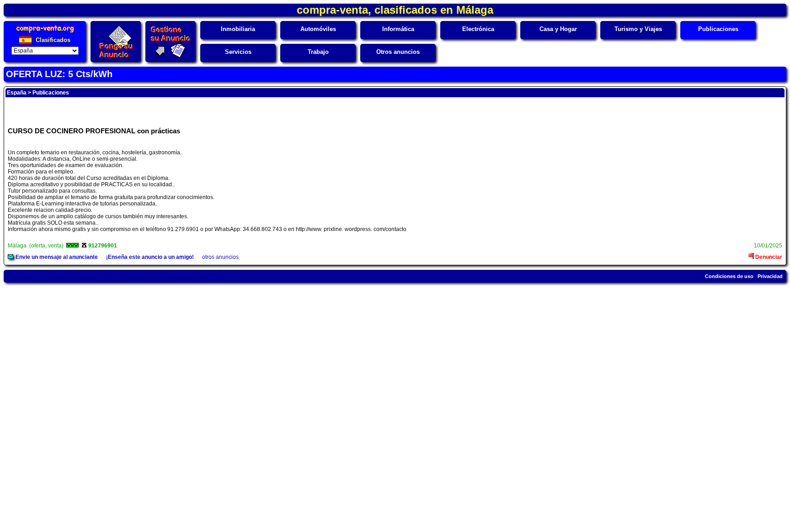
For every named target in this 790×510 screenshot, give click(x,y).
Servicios (238, 51)
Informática (398, 29)
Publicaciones (718, 29)
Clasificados (52, 40)
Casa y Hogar (558, 29)
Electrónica (478, 29)
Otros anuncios (398, 51)
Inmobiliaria (238, 29)
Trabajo (318, 51)
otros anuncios (220, 257)
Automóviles (318, 29)
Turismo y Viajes (638, 29)
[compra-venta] (45, 32)
